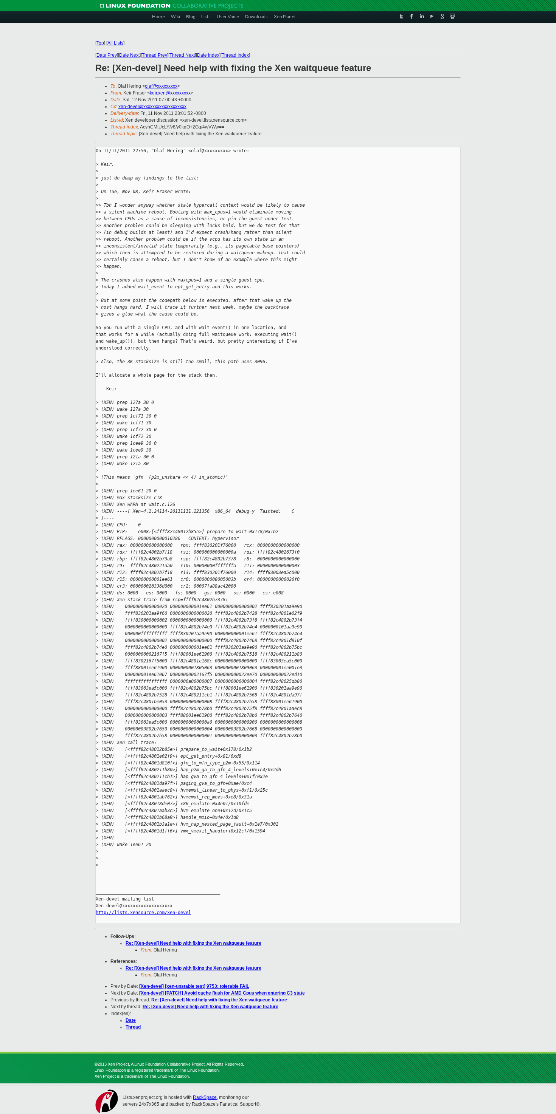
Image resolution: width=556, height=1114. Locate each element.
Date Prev (106, 55)
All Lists (115, 43)
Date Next (129, 55)
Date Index (208, 55)
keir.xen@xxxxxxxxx (170, 93)
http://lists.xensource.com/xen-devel (143, 912)
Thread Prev (154, 55)
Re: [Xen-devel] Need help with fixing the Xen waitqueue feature (193, 943)
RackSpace (205, 1097)
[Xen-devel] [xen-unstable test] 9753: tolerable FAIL (194, 986)
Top (100, 43)
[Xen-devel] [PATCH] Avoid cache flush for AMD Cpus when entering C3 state (222, 993)
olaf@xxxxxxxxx (161, 86)
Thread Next (182, 55)
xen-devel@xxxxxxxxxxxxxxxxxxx (152, 106)
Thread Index (235, 55)
